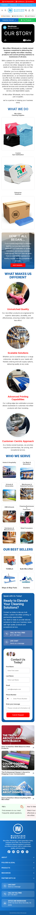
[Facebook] (9, 852)
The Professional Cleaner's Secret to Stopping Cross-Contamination (16, 773)
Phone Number (11, 694)
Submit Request (18, 715)
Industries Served (8, 20)
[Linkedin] (27, 851)
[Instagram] (14, 852)
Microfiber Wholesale (20, 913)
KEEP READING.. (18, 265)
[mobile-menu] (27, 20)
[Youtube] (18, 852)
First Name (10, 666)
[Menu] (2, 10)
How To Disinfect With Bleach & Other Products (16, 747)
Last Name (10, 676)
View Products (8, 562)
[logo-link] (16, 10)
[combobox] (9, 698)
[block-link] (12, 811)
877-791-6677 (15, 635)
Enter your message (13, 704)
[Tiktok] (23, 852)
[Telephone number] (26, 10)
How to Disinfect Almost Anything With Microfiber (16, 798)
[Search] (5, 10)
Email (8, 685)
